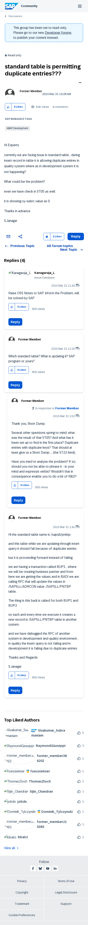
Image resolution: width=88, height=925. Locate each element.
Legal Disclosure (66, 892)
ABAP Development (17, 128)
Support (66, 903)
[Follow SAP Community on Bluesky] (40, 868)
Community (29, 6)
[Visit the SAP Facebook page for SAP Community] (33, 868)
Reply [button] (75, 236)
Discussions (15, 16)
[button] (8, 107)
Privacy (22, 881)
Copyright (22, 892)
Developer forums (58, 32)
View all (9, 848)
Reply (15, 322)
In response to (57, 408)
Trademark (22, 903)
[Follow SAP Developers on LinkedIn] (55, 868)
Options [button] (79, 83)
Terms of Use (66, 881)
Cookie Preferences (22, 915)
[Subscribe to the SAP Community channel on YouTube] (47, 868)
